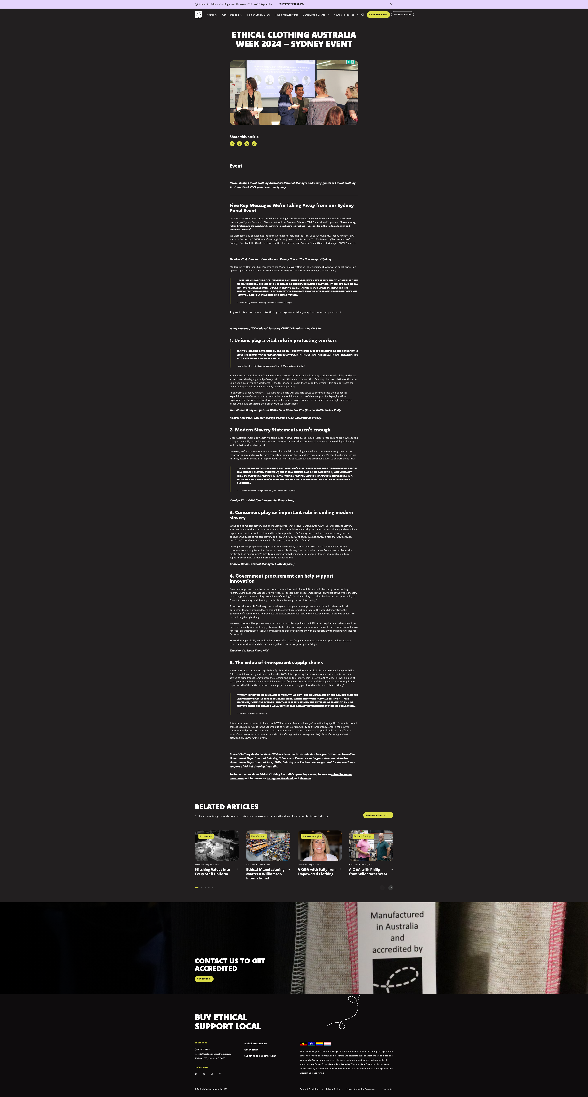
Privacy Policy (333, 1089)
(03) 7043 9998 (202, 1049)
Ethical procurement (255, 1043)
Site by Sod (387, 1089)
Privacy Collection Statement (361, 1089)
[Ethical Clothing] (198, 14)
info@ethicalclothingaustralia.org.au (213, 1053)
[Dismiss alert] (391, 4)
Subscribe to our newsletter (260, 1055)
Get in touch (251, 1049)
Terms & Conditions (309, 1089)
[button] (196, 887)
